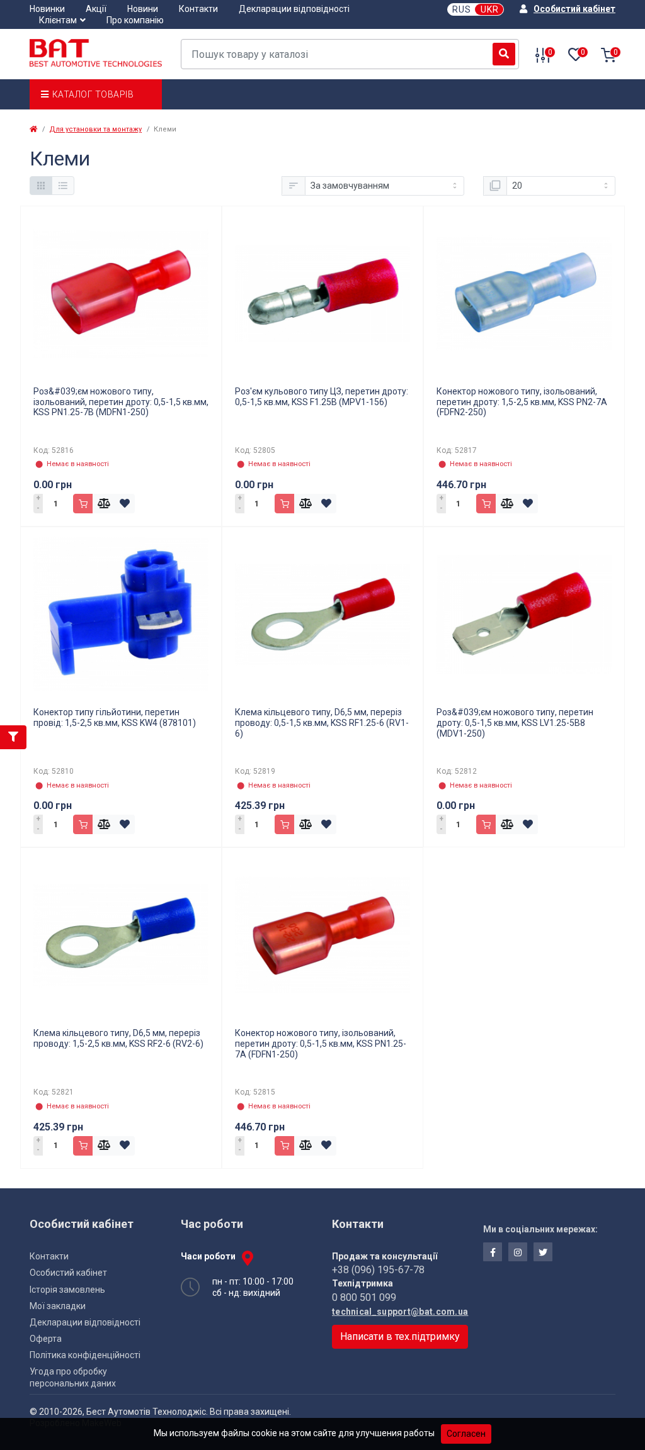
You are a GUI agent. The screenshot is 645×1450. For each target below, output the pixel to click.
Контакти (198, 9)
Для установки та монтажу (95, 129)
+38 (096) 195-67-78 (378, 1270)
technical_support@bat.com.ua (398, 1312)
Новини (142, 9)
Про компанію (135, 20)
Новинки (47, 9)
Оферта (46, 1339)
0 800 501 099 (364, 1297)
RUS (461, 9)
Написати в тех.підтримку (400, 1336)
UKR (490, 9)
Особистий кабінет (68, 1273)
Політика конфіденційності (85, 1355)
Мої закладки (58, 1306)
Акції (96, 9)
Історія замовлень (67, 1290)
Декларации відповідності (294, 9)
